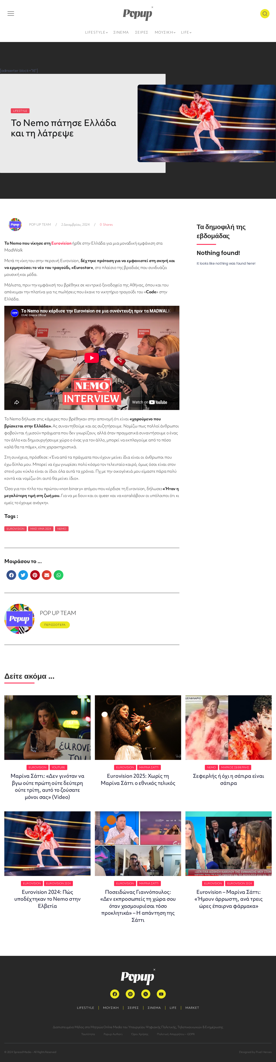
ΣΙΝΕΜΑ (154, 1008)
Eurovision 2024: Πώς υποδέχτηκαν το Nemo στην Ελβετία (47, 899)
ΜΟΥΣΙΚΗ (111, 1008)
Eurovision (61, 243)
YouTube (58, 767)
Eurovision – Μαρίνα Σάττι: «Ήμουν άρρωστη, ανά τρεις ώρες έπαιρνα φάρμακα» (228, 899)
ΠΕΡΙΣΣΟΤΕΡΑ (55, 625)
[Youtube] (161, 993)
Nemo (61, 529)
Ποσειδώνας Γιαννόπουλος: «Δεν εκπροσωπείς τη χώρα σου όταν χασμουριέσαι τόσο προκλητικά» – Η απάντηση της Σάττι (138, 906)
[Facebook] (114, 993)
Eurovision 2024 (58, 883)
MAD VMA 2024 (40, 529)
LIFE (173, 1008)
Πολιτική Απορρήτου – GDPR (176, 1034)
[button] (11, 575)
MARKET (192, 1008)
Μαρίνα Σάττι (148, 767)
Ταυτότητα (88, 1034)
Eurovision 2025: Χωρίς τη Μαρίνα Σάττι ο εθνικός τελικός (138, 779)
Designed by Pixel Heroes (255, 1052)
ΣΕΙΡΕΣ (133, 1008)
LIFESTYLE (20, 111)
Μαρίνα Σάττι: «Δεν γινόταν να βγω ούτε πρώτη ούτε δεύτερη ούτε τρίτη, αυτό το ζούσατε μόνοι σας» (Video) (47, 786)
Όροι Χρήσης (140, 1034)
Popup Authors (113, 1034)
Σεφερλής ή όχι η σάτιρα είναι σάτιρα (228, 779)
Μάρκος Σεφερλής (235, 767)
